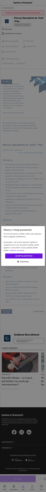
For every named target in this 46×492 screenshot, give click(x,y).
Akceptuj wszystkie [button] (23, 256)
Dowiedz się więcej (16, 250)
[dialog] (23, 246)
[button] (23, 261)
